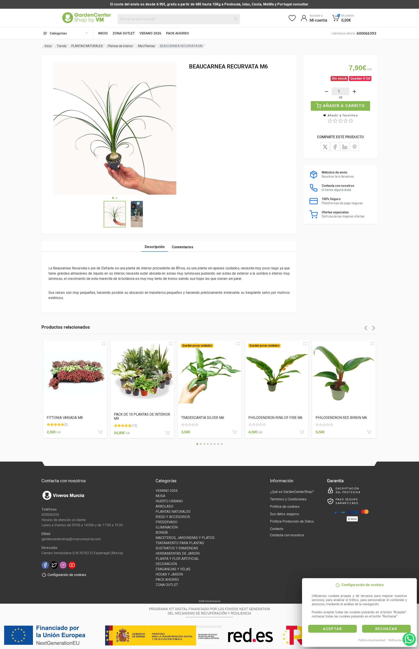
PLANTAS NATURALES (87, 46)
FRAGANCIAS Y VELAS (173, 569)
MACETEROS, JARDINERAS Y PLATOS (185, 538)
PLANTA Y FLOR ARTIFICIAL (177, 559)
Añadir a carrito (344, 105)
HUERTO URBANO (169, 501)
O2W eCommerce (209, 601)
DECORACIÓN (166, 564)
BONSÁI (162, 532)
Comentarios (182, 247)
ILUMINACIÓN (167, 527)
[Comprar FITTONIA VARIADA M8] (100, 432)
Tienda (61, 46)
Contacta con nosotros (287, 535)
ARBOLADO (164, 506)
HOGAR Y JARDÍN (169, 574)
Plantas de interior (120, 46)
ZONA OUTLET (124, 33)
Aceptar (332, 629)
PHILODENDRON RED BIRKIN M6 (341, 418)
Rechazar (386, 629)
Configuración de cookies (67, 575)
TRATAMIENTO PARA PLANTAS (180, 543)
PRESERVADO (166, 522)
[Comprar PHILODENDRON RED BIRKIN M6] (369, 432)
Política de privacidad (371, 640)
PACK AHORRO (177, 33)
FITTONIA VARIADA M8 (65, 418)
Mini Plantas (146, 46)
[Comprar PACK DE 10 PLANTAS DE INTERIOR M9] (167, 433)
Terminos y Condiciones (288, 499)
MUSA (160, 496)
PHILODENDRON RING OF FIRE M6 (275, 418)
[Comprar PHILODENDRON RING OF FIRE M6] (302, 432)
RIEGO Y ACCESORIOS (173, 517)
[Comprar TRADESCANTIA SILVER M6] (235, 432)
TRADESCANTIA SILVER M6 (202, 418)
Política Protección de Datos (292, 521)
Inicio (103, 33)
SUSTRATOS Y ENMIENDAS (177, 548)
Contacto (276, 529)
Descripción (155, 247)
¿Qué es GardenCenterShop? (292, 492)
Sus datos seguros (284, 514)
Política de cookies (400, 640)
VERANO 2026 (150, 33)
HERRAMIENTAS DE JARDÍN (177, 553)
